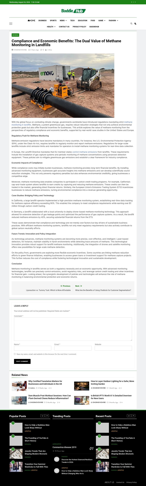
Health (50, 27)
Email (57, 344)
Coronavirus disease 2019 (64, 447)
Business (43, 21)
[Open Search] (131, 23)
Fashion (112, 21)
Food (93, 21)
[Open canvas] (10, 23)
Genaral (28, 444)
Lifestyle (28, 431)
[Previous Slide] (131, 2)
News (62, 21)
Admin (32, 388)
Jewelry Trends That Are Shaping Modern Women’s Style (36, 454)
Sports (53, 21)
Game (100, 21)
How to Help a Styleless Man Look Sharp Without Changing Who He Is (37, 428)
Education (82, 21)
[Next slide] (135, 2)
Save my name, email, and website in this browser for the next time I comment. (47, 354)
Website (98, 344)
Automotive (57, 444)
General (15, 35)
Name (17, 344)
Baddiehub (94, 27)
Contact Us (64, 27)
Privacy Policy (79, 27)
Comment (18, 316)
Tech (72, 21)
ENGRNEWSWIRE (20, 50)
